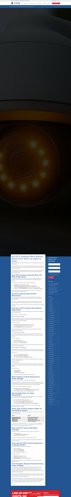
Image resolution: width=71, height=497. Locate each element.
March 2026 (51, 309)
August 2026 (51, 298)
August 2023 (51, 346)
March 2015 (51, 401)
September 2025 (52, 321)
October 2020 (51, 383)
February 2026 (51, 311)
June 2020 (50, 389)
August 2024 (51, 335)
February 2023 (51, 350)
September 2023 (52, 344)
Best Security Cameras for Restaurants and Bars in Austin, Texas (53, 292)
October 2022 (51, 354)
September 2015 (52, 399)
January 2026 (51, 313)
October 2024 (51, 331)
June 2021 (50, 366)
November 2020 (51, 381)
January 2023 (51, 352)
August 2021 (51, 362)
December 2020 (51, 379)
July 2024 (50, 337)
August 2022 (51, 356)
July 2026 (50, 300)
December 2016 (51, 393)
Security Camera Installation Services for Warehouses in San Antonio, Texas (54, 284)
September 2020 (52, 385)
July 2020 (50, 387)
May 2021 (50, 368)
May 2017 (50, 391)
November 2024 (51, 329)
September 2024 (52, 333)
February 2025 (51, 325)
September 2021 (52, 360)
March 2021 (51, 372)
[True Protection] (15, 2)
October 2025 (51, 319)
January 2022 (51, 358)
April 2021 (50, 370)
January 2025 (51, 327)
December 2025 (51, 315)
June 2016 (50, 395)
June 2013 (50, 403)
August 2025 (51, 323)
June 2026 (50, 302)
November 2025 (51, 317)
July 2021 (50, 364)
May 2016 (50, 397)
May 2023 (50, 348)
